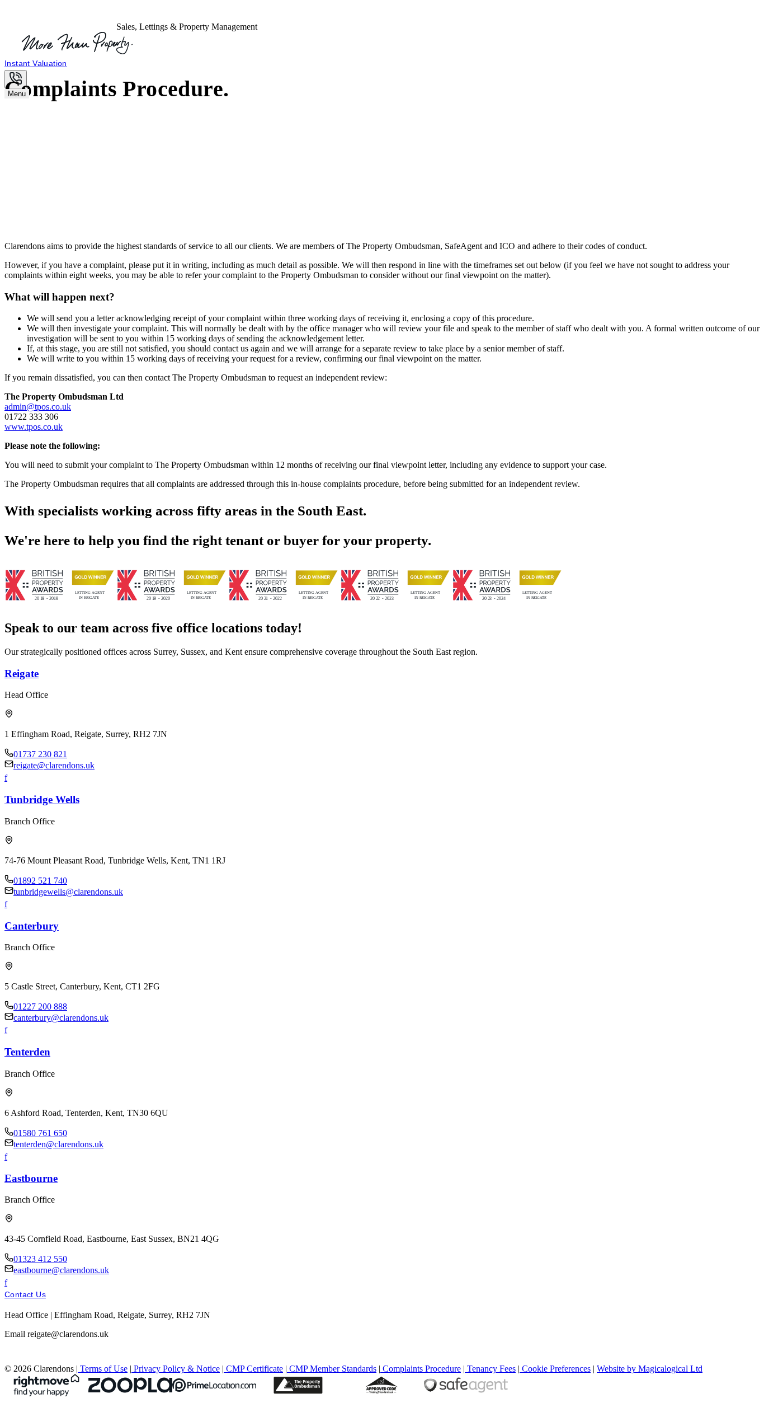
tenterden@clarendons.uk (58, 1144)
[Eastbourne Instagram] (12, 1282)
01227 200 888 (40, 1006)
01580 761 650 (40, 1133)
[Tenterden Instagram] (12, 1156)
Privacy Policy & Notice (177, 1368)
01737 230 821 (40, 754)
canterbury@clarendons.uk (61, 1017)
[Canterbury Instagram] (12, 1030)
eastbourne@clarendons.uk (61, 1270)
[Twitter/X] (11, 1358)
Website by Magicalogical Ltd (649, 1368)
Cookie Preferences (556, 1368)
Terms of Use (104, 1368)
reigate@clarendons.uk (54, 765)
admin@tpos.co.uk (37, 406)
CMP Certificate (254, 1368)
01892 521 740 (40, 880)
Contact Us (25, 1294)
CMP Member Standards (332, 1368)
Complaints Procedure (422, 1368)
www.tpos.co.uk (33, 426)
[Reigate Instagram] (12, 777)
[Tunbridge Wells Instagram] (12, 904)
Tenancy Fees (491, 1368)
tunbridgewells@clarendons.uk (68, 892)
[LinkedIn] (24, 1358)
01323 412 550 (40, 1259)
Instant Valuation (35, 63)
